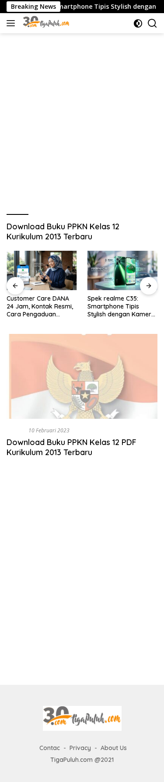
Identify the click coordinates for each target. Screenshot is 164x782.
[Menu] (12, 23)
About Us (114, 748)
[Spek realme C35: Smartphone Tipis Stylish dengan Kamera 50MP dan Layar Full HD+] (122, 270)
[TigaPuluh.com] (45, 23)
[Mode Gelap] (138, 23)
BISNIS (16, 430)
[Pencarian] (152, 23)
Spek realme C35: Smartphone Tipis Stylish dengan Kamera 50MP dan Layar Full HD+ (121, 307)
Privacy (80, 748)
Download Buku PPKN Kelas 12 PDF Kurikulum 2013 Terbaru (71, 447)
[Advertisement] (82, 120)
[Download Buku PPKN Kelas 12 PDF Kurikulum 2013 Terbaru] (82, 376)
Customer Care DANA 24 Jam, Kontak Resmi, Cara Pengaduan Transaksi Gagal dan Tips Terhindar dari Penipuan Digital (40, 307)
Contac (49, 748)
